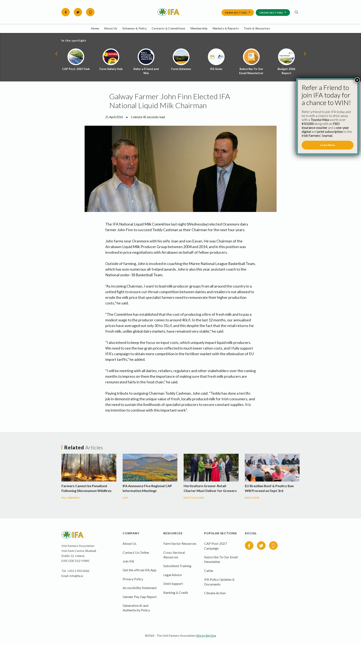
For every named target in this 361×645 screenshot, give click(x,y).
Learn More (327, 145)
